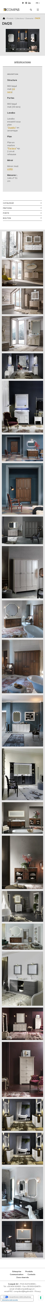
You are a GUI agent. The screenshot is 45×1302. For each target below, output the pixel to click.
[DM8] (22, 333)
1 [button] (13, 49)
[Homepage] (12, 9)
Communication (16, 1274)
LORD (10, 169)
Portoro (12, 148)
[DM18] (22, 774)
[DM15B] (22, 572)
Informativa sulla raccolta (10, 1300)
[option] (22, 40)
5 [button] (28, 49)
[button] (37, 9)
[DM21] (22, 937)
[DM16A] (22, 619)
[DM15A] (22, 530)
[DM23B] (22, 1069)
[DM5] (22, 273)
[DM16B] (22, 666)
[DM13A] (22, 366)
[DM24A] (22, 1115)
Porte (6, 213)
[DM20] (22, 906)
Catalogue (8, 203)
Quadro (12, 127)
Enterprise (16, 1271)
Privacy (38, 1291)
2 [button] (17, 49)
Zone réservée (22, 1277)
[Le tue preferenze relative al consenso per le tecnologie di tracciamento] (40, 1297)
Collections (19, 18)
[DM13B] (22, 407)
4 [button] (24, 49)
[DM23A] (22, 1024)
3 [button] (20, 49)
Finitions (7, 208)
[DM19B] (22, 862)
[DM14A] (22, 448)
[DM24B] (22, 1149)
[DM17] (22, 721)
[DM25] (22, 1193)
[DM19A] (22, 818)
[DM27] (22, 1239)
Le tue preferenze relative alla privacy (19, 1297)
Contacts (31, 1274)
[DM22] (22, 979)
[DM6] (22, 301)
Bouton (7, 218)
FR (37, 3)
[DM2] (22, 244)
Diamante (29, 18)
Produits (10, 18)
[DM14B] (22, 489)
